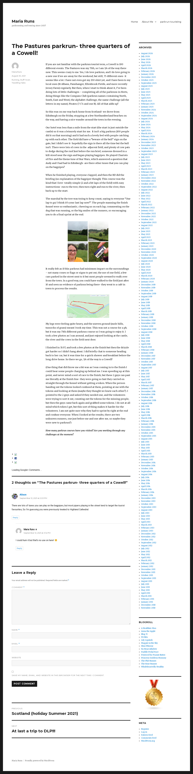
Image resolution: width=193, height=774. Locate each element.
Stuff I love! (25, 80)
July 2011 (145, 584)
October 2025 (147, 80)
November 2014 (148, 465)
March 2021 (146, 240)
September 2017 (148, 365)
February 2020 (148, 279)
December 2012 (148, 534)
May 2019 (145, 305)
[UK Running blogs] (160, 695)
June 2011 (145, 587)
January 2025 (147, 107)
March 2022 (146, 204)
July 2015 (145, 442)
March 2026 (146, 68)
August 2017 (146, 368)
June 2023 (145, 160)
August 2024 (147, 118)
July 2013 (145, 513)
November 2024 (148, 110)
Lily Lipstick (147, 640)
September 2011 (148, 578)
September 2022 (149, 187)
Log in (144, 732)
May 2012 (145, 554)
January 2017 (147, 388)
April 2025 (146, 98)
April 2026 (146, 65)
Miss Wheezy (147, 646)
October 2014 (147, 468)
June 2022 (145, 196)
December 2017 (148, 356)
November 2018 (148, 323)
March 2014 (146, 489)
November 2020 (148, 252)
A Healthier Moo (148, 628)
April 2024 (146, 130)
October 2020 (147, 255)
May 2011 (145, 590)
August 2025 (147, 86)
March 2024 (146, 133)
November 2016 (148, 394)
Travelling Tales (18, 83)
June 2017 (145, 373)
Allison (23, 494)
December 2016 (148, 391)
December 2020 (148, 249)
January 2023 (147, 175)
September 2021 (148, 222)
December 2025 (148, 77)
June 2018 (145, 338)
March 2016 (146, 418)
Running (15, 80)
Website (16, 657)
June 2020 (146, 267)
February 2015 (147, 456)
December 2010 (148, 605)
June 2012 (145, 551)
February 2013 (147, 528)
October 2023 (147, 148)
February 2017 (147, 385)
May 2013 (145, 519)
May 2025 (145, 95)
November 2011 (148, 572)
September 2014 (148, 471)
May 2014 (145, 483)
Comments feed (148, 738)
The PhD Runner (148, 661)
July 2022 (145, 193)
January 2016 (147, 424)
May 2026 (145, 62)
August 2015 (146, 439)
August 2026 (147, 53)
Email (16, 644)
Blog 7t (144, 634)
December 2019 (148, 285)
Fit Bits (144, 637)
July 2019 (145, 299)
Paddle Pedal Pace (150, 652)
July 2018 (145, 335)
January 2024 (147, 139)
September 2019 (148, 293)
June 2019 (145, 302)
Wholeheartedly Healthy (152, 667)
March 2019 (146, 311)
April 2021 (145, 237)
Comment (18, 587)
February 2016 (147, 421)
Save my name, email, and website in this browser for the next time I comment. (58, 675)
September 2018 (148, 329)
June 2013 (145, 516)
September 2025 (149, 83)
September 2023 (149, 151)
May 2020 (145, 270)
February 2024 (148, 136)
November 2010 (148, 608)
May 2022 (145, 199)
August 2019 (146, 296)
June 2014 (145, 480)
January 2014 (147, 495)
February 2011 (147, 599)
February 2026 (148, 71)
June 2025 (145, 92)
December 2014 (148, 462)
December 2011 (148, 569)
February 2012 (147, 563)
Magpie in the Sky (149, 643)
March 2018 (146, 347)
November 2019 (148, 287)
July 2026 (145, 56)
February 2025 (148, 104)
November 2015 (148, 430)
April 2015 (145, 451)
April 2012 (145, 557)
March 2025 (146, 101)
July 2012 (145, 548)
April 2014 (145, 486)
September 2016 (148, 400)
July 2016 (145, 406)
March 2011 (146, 596)
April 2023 (146, 166)
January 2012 (147, 566)
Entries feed (147, 735)
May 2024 (145, 127)
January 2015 (147, 459)
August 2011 (146, 581)
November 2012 (148, 537)
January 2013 (147, 531)
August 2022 (147, 190)
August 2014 (146, 474)
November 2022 (148, 181)
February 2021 (147, 243)
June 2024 (146, 124)
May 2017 (145, 376)
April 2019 (145, 308)
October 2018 (147, 326)
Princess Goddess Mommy (153, 658)
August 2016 (146, 403)
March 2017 (146, 382)
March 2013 (146, 525)
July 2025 (145, 89)
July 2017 (145, 370)
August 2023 (147, 154)
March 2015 (146, 454)
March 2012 (146, 560)
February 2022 (148, 207)
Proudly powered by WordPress (39, 760)
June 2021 (145, 231)
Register (145, 729)
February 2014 (147, 492)
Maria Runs (23, 21)
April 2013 (145, 522)
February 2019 (147, 314)
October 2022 (147, 184)
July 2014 (145, 477)
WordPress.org (148, 741)
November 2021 (148, 216)
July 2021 (145, 228)
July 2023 (145, 157)
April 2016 (145, 415)
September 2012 (148, 542)
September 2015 (148, 436)
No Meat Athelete (149, 649)
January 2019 (147, 317)
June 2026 (145, 59)
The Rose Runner (149, 664)
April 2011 (145, 593)
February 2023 (148, 172)
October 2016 (147, 397)
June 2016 (145, 409)
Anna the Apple (148, 631)
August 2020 (147, 261)
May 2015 (145, 448)
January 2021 (147, 246)
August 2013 (146, 510)
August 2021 (146, 225)
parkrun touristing (170, 21)
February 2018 (147, 350)
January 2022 (147, 210)
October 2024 (147, 113)
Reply (15, 517)
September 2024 (149, 116)
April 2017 (145, 379)
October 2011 (147, 575)
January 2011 (147, 602)
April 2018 (145, 344)
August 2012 (146, 545)
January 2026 (147, 74)
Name (16, 630)
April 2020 (146, 273)
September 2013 (148, 507)
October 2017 (147, 362)
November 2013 (148, 501)
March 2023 (146, 169)
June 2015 (145, 445)
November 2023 (148, 145)
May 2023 (145, 163)
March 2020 (146, 276)
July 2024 (145, 121)
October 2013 (147, 504)
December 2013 (148, 498)
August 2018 (146, 332)
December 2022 (148, 178)
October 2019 (147, 290)
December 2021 (148, 213)
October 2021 (147, 219)
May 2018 (145, 341)
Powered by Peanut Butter (153, 655)
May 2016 (145, 412)
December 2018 (148, 320)
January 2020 (147, 282)
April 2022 (146, 201)
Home (134, 21)
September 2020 (149, 258)
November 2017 (148, 359)
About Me (147, 21)
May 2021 (145, 234)
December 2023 (148, 142)
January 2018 (147, 353)
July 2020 (145, 264)
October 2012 (147, 539)
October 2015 (147, 433)
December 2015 (148, 427)
